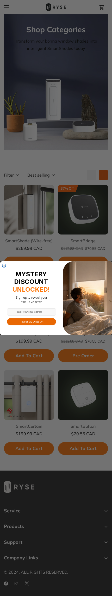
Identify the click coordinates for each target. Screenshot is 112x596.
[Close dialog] (4, 265)
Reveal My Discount (31, 321)
